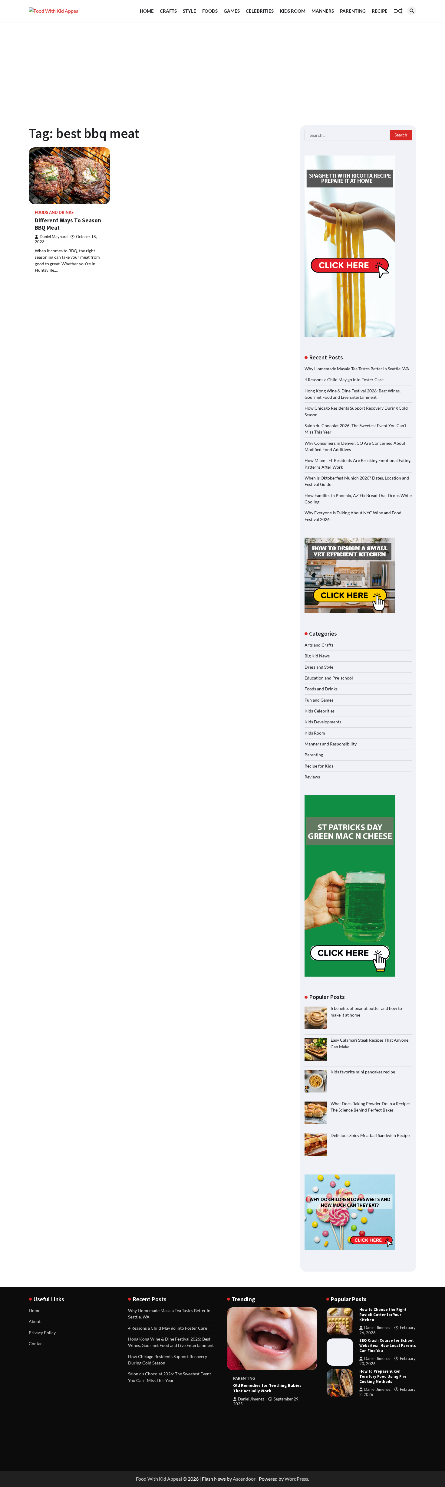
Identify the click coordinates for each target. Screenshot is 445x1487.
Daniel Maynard (54, 236)
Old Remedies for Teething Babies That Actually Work (267, 1388)
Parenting (353, 11)
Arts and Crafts (319, 644)
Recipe (379, 11)
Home (147, 11)
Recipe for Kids (319, 765)
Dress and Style (319, 667)
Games (232, 11)
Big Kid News (317, 655)
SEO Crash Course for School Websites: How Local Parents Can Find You (387, 1345)
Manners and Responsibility (331, 743)
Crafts (168, 11)
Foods (210, 11)
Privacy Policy (42, 1332)
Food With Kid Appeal (159, 1479)
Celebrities (260, 11)
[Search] (411, 10)
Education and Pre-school (329, 677)
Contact (36, 1343)
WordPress (296, 1479)
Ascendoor (244, 1479)
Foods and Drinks (54, 212)
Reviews (312, 776)
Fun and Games (319, 700)
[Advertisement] (222, 67)
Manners (323, 11)
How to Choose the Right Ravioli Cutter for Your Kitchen (383, 1314)
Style (189, 11)
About (35, 1321)
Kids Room (292, 11)
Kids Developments (323, 721)
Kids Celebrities (320, 710)
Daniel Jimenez (251, 1399)
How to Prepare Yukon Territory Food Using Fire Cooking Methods (383, 1376)
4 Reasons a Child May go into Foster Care (344, 379)
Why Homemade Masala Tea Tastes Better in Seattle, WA (357, 368)
